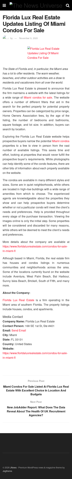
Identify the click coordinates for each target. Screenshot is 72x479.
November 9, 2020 (28, 38)
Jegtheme (7, 470)
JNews (13, 467)
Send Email (19, 330)
